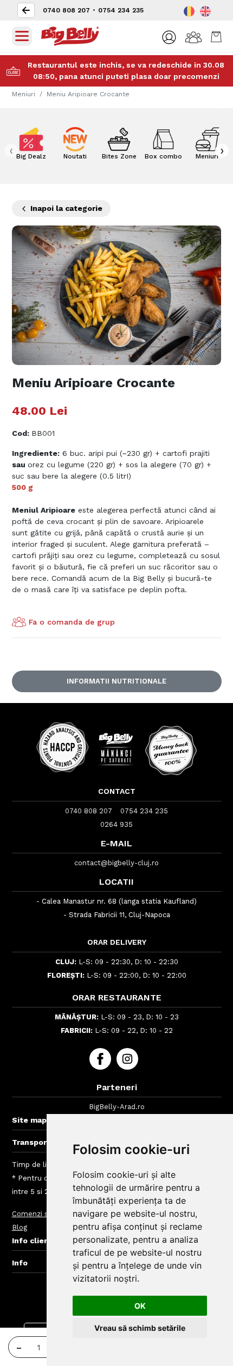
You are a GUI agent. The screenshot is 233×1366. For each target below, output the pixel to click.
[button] (169, 37)
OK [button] (140, 1305)
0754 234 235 (121, 10)
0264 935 (116, 824)
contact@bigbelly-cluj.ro (116, 863)
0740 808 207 (66, 10)
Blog (19, 1227)
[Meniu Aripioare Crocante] (117, 294)
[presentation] (11, 150)
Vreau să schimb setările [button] (139, 1327)
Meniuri (23, 94)
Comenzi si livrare (42, 1214)
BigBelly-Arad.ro (117, 1107)
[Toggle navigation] (22, 36)
